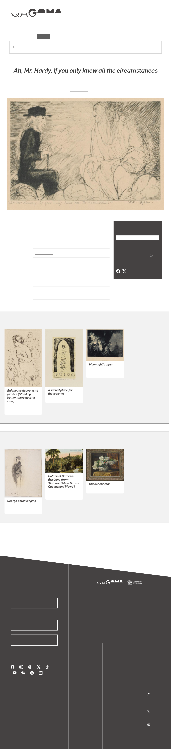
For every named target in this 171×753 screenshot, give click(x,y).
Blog (81, 682)
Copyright (52, 747)
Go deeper (154, 24)
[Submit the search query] (12, 47)
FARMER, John (98, 485)
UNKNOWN (54, 492)
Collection (33, 23)
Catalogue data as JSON (131, 255)
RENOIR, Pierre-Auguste (21, 403)
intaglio (39, 267)
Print (38, 259)
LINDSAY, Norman (99, 366)
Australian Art (43, 250)
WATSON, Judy (57, 395)
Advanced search (151, 36)
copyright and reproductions (116, 538)
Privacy (36, 747)
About (82, 686)
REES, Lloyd (14, 506)
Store (82, 678)
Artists (137, 24)
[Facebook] (118, 271)
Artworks (120, 24)
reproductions (60, 538)
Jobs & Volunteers (16, 747)
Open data (85, 666)
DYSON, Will (79, 90)
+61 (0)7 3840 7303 (153, 712)
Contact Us (153, 725)
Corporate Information (76, 747)
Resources (58, 36)
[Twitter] (124, 271)
